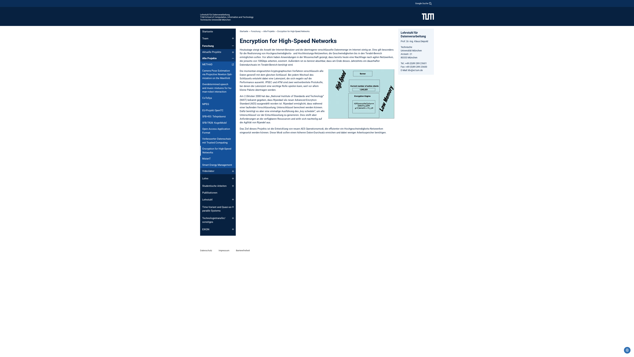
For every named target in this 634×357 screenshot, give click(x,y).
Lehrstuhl (207, 199)
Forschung (208, 45)
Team (205, 38)
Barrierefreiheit (243, 250)
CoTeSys (207, 98)
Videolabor (208, 171)
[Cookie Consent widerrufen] (627, 350)
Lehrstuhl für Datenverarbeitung (215, 14)
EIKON (205, 229)
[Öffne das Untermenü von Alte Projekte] (233, 58)
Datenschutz (206, 250)
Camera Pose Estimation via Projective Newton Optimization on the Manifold (217, 74)
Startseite (207, 31)
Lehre (205, 178)
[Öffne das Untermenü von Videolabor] (233, 171)
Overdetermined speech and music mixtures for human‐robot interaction (217, 88)
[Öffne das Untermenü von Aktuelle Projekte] (233, 52)
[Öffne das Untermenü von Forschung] (233, 46)
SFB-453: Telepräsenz (214, 116)
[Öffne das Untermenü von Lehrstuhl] (233, 199)
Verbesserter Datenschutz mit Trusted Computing (216, 140)
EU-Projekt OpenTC (212, 110)
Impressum (224, 250)
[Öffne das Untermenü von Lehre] (233, 178)
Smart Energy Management (217, 164)
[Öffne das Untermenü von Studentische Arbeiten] (233, 186)
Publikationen (209, 192)
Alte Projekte (209, 58)
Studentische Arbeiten (214, 185)
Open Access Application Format (216, 130)
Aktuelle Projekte (211, 52)
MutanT (206, 158)
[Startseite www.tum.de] (428, 16)
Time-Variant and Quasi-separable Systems (217, 209)
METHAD (207, 64)
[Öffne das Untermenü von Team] (233, 38)
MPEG (205, 104)
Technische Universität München (215, 20)
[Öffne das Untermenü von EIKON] (233, 229)
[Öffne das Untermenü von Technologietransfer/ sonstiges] (233, 218)
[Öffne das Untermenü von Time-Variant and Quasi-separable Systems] (233, 207)
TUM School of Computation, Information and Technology (226, 17)
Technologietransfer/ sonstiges (213, 220)
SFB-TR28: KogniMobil (214, 122)
